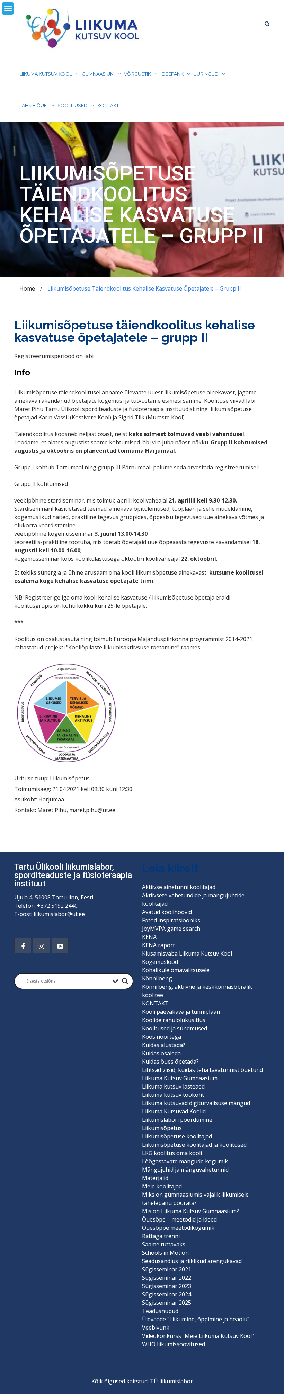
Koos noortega (161, 1036)
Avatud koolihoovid (167, 912)
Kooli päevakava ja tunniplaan (181, 1011)
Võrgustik (137, 74)
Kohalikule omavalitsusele (176, 970)
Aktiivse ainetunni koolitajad (178, 887)
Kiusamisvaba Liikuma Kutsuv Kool (187, 953)
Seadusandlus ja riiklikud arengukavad (192, 1261)
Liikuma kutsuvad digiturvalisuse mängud (196, 1103)
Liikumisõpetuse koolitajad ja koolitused (194, 1144)
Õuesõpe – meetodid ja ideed (179, 1219)
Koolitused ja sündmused (174, 1028)
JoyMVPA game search (171, 928)
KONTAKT (108, 105)
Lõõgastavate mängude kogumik (185, 1161)
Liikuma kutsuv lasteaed (173, 1086)
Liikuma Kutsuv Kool (45, 74)
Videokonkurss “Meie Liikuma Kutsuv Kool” (198, 1336)
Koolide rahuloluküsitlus (173, 1020)
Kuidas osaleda (161, 1053)
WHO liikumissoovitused (173, 1344)
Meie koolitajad (162, 1186)
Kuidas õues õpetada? (170, 1061)
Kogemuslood (160, 962)
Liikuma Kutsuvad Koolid (174, 1111)
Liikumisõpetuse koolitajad (177, 1136)
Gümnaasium (98, 74)
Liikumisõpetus (162, 1128)
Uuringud (206, 74)
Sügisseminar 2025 (166, 1302)
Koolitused (72, 105)
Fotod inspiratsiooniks (171, 920)
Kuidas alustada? (163, 1045)
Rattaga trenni (161, 1236)
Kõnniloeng (157, 978)
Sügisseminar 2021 (166, 1269)
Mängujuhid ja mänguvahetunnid (185, 1169)
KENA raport (158, 945)
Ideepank (172, 74)
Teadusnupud (160, 1311)
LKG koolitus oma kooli (172, 1153)
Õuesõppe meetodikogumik (178, 1228)
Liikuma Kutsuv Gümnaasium (180, 1078)
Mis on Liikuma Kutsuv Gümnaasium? (190, 1211)
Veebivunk (155, 1327)
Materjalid (155, 1178)
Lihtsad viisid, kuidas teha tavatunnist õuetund (202, 1070)
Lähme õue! (33, 105)
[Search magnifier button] (125, 981)
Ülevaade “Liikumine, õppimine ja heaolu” (195, 1319)
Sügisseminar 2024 (166, 1294)
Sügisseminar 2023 (166, 1286)
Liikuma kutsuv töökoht (173, 1095)
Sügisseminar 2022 (166, 1277)
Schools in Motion (165, 1253)
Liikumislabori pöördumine (177, 1120)
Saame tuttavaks (163, 1244)
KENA (149, 937)
